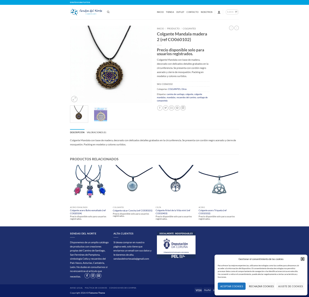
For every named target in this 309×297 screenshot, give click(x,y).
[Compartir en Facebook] (160, 108)
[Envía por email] (171, 108)
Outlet (180, 12)
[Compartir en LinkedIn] (183, 108)
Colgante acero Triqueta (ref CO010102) (213, 212)
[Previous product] (236, 28)
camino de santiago (175, 94)
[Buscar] (108, 12)
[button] (302, 259)
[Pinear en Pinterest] (177, 108)
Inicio (160, 12)
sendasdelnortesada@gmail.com (131, 258)
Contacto (192, 12)
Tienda (170, 12)
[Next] (146, 64)
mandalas (171, 97)
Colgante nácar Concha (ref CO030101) (132, 210)
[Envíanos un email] (98, 275)
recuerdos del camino (186, 97)
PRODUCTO (173, 28)
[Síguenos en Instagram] (93, 275)
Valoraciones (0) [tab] (96, 132)
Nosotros (207, 12)
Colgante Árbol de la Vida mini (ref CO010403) (173, 212)
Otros (184, 89)
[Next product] (231, 28)
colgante (189, 94)
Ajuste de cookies (290, 286)
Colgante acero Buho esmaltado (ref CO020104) (88, 212)
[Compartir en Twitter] (165, 108)
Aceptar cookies (231, 286)
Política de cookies (96, 288)
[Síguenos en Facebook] (87, 275)
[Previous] (76, 64)
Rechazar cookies (261, 286)
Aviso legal (76, 288)
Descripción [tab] (77, 132)
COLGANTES (189, 28)
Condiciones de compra (122, 288)
